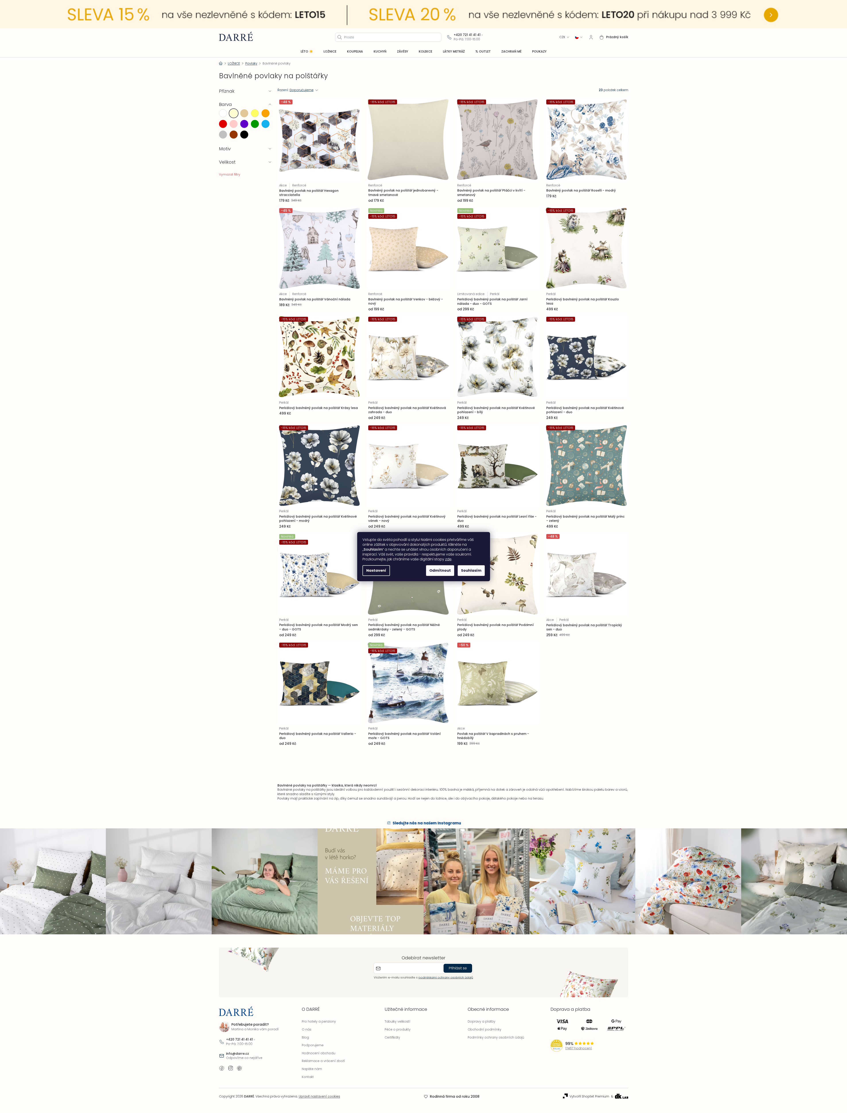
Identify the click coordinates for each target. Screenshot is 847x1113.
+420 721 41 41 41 (467, 35)
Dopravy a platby (481, 1021)
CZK (562, 37)
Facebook (221, 1068)
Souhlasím (471, 570)
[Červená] (223, 124)
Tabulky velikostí (397, 1021)
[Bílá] (223, 113)
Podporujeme (313, 1045)
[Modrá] (265, 124)
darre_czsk (230, 1068)
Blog (305, 1037)
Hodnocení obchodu (318, 1053)
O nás (306, 1029)
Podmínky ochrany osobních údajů (496, 1037)
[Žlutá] (255, 113)
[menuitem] (306, 51)
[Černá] (244, 135)
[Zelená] (255, 124)
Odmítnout (440, 570)
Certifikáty (392, 1037)
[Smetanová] (234, 113)
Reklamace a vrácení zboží (323, 1061)
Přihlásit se (458, 968)
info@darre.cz (237, 1054)
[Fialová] (244, 124)
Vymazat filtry (229, 174)
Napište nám (312, 1069)
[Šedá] (223, 135)
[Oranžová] (265, 113)
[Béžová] (244, 113)
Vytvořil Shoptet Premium (589, 1096)
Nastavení (376, 570)
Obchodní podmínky (484, 1029)
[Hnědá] (234, 135)
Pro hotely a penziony (319, 1021)
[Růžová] (234, 124)
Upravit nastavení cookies (319, 1096)
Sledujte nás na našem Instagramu (427, 823)
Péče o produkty (398, 1029)
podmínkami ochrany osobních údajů (446, 977)
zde (448, 559)
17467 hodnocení (578, 1048)
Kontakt (308, 1077)
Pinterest (239, 1068)
